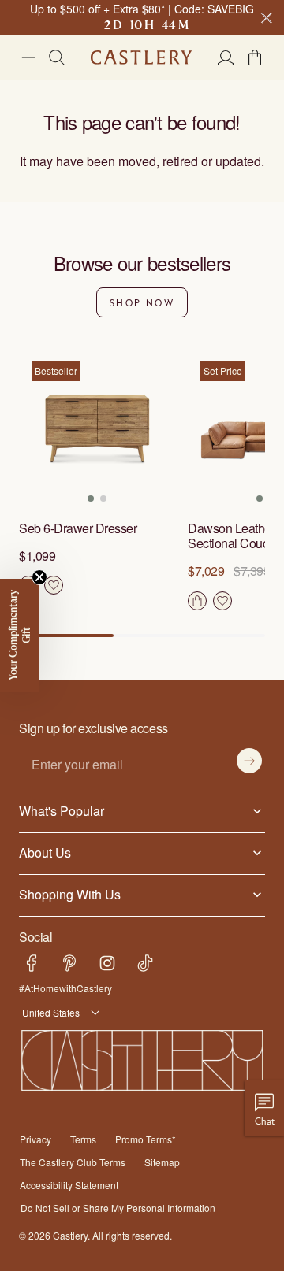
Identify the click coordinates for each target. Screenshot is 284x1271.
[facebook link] (31, 963)
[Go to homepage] (141, 57)
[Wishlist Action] (53, 585)
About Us (44, 852)
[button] (255, 57)
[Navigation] (28, 57)
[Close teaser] (39, 577)
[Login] (225, 57)
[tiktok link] (145, 963)
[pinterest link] (69, 963)
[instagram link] (107, 963)
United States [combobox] (48, 1012)
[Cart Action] (197, 600)
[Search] (56, 57)
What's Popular (58, 810)
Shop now (142, 302)
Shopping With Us (66, 894)
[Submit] (249, 760)
